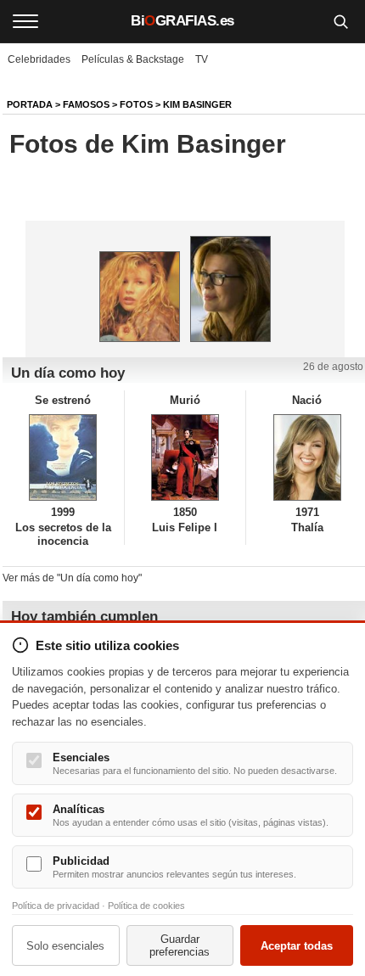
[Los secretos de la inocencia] (63, 457)
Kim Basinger (197, 104)
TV (201, 59)
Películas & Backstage (132, 59)
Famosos (86, 104)
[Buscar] (340, 21)
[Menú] (25, 21)
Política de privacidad (55, 905)
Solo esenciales (65, 946)
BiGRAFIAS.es (182, 21)
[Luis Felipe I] (185, 457)
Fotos (136, 104)
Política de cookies (146, 905)
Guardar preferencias (179, 945)
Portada (30, 104)
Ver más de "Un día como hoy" (72, 578)
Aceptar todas (297, 946)
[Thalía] (306, 457)
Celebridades (39, 59)
